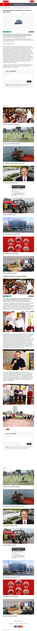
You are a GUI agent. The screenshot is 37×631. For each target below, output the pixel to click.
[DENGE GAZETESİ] (6, 1)
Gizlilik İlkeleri (21, 623)
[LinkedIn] (7, 32)
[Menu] (31, 1)
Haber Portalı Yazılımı (7, 629)
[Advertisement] (18, 96)
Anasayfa (5, 7)
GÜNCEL (9, 7)
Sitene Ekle (25, 623)
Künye (14, 623)
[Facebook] (3, 32)
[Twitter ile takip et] (17, 626)
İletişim (17, 623)
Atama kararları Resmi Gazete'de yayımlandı (19, 4)
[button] (29, 32)
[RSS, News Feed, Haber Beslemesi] (22, 626)
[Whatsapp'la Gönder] (8, 32)
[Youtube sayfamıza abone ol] (19, 626)
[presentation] (6, 4)
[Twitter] (5, 32)
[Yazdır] (10, 32)
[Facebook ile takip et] (15, 626)
